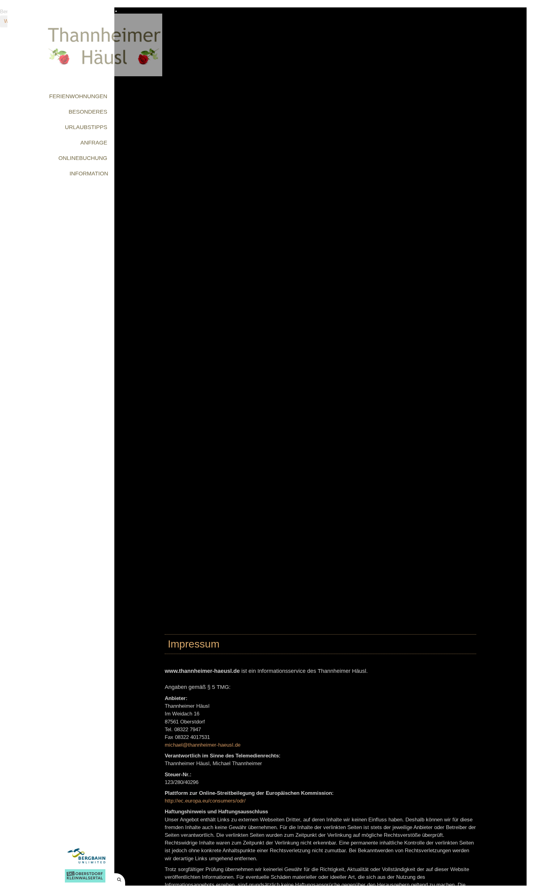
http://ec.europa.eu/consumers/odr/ (205, 801)
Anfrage (93, 142)
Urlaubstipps (86, 127)
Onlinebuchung (82, 158)
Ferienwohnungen (78, 96)
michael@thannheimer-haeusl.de (202, 745)
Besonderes (88, 111)
